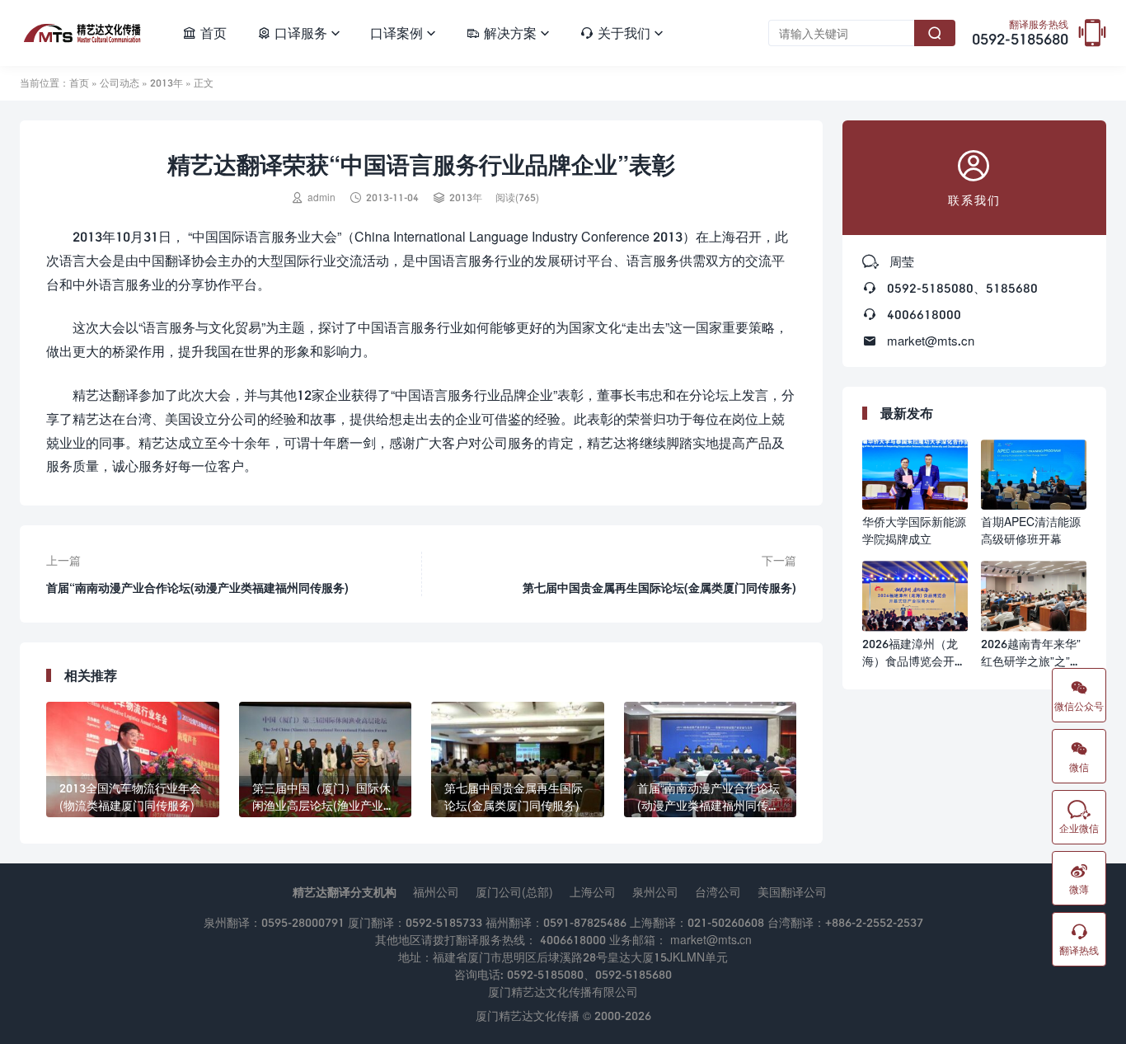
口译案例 (403, 32)
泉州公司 (655, 892)
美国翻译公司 (792, 892)
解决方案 (508, 32)
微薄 (1079, 878)
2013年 (166, 83)
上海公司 (593, 892)
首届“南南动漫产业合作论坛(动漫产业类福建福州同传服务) (197, 588)
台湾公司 (718, 892)
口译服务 (298, 32)
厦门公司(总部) (514, 892)
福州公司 (436, 892)
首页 (204, 32)
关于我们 (621, 32)
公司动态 (119, 83)
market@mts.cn (930, 340)
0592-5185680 (1020, 34)
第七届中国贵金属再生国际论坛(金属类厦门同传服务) (659, 588)
